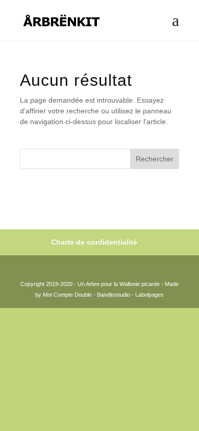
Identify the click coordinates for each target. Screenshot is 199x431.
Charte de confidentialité (94, 242)
